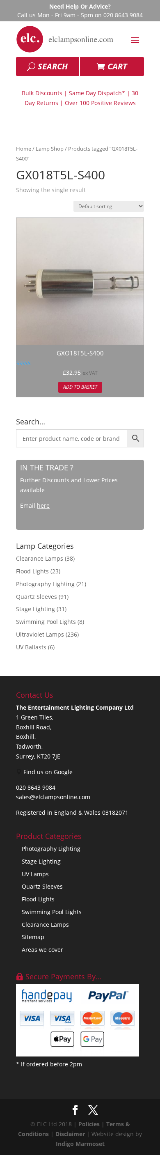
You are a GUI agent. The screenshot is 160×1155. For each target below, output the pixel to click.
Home (23, 148)
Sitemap (33, 937)
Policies (89, 1124)
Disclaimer (70, 1134)
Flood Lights (32, 571)
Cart (117, 66)
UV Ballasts (31, 647)
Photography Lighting (45, 584)
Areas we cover (42, 949)
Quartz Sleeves (36, 596)
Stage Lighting (35, 609)
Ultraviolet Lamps (40, 634)
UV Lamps (35, 874)
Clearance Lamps (39, 558)
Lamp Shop (50, 148)
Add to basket (80, 386)
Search (53, 66)
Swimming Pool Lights (46, 622)
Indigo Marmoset (80, 1144)
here (43, 505)
